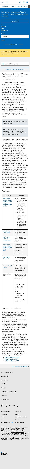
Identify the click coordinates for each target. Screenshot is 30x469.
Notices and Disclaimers (13, 433)
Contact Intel (5, 376)
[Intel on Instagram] (17, 405)
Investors (4, 384)
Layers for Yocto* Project (7, 266)
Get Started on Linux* (11, 359)
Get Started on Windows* (12, 357)
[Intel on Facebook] (2, 405)
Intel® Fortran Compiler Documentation (7, 238)
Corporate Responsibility (8, 391)
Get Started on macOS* (12, 361)
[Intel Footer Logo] (4, 453)
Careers (3, 388)
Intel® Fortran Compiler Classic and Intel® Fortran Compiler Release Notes (7, 247)
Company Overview (7, 372)
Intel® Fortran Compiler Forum (7, 258)
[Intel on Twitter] (5, 405)
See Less (13, 44)
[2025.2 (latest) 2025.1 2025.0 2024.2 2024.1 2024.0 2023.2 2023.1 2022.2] (15, 36)
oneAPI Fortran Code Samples (7, 231)
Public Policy (5, 399)
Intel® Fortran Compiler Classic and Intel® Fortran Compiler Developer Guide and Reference (7, 202)
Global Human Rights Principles (8, 437)
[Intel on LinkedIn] (9, 405)
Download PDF (15, 21)
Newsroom (4, 380)
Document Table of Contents (14, 69)
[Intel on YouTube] (13, 405)
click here (15, 53)
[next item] (29, 6)
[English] (23, 2)
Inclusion (3, 395)
